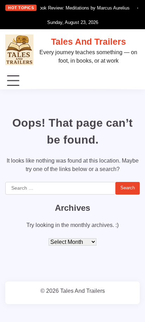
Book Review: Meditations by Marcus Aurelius (82, 8)
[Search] (134, 81)
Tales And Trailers (88, 41)
